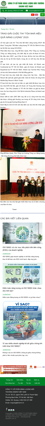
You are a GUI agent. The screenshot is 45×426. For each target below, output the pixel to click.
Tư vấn (20, 383)
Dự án (29, 380)
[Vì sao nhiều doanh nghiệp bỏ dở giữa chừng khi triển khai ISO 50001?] (22, 341)
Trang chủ (4, 29)
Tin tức (28, 383)
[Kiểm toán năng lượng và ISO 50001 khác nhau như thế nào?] (22, 286)
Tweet (14, 209)
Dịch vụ (36, 380)
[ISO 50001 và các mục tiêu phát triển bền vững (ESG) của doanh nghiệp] (22, 245)
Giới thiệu (20, 380)
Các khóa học (10, 383)
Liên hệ (37, 383)
